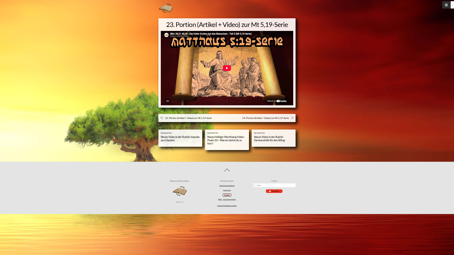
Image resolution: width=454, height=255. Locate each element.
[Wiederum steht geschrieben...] (166, 12)
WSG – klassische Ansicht (227, 199)
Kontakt (227, 195)
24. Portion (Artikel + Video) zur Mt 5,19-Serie (265, 118)
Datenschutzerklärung (227, 186)
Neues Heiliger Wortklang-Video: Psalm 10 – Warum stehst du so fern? (225, 140)
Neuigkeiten (166, 133)
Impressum (227, 190)
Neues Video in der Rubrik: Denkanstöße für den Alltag (269, 138)
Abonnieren (275, 191)
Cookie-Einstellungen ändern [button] (227, 206)
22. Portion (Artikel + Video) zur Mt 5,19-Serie (188, 118)
